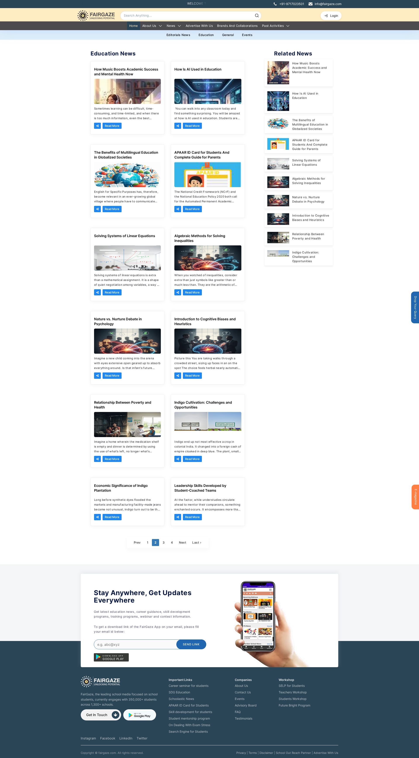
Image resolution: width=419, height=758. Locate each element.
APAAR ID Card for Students (189, 705)
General (228, 35)
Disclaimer (266, 753)
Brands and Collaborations (237, 26)
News (171, 26)
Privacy (241, 753)
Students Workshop (293, 699)
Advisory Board (246, 705)
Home (133, 26)
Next (182, 542)
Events (247, 35)
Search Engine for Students (188, 731)
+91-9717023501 (291, 4)
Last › (196, 542)
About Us (149, 26)
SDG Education (179, 692)
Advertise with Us (199, 26)
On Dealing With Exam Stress (189, 725)
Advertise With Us (326, 753)
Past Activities (273, 26)
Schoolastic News (181, 699)
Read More (112, 125)
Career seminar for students (188, 685)
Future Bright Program (294, 705)
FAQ (238, 712)
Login (334, 15)
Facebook (107, 738)
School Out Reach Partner (293, 753)
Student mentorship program (189, 718)
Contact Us (243, 692)
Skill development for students (190, 712)
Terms (253, 753)
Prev (137, 542)
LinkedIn (125, 738)
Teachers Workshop (293, 692)
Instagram (88, 738)
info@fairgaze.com (328, 4)
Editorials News (179, 35)
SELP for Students (292, 685)
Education (206, 35)
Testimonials (243, 718)
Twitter (142, 738)
